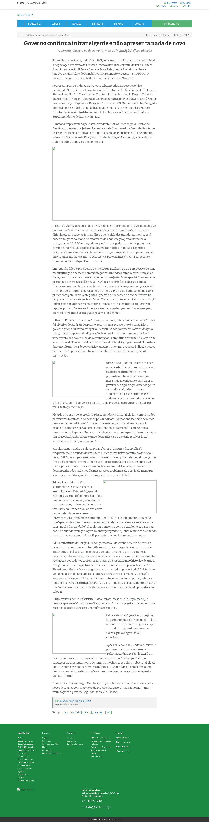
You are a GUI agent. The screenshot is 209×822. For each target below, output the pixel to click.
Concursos (46, 740)
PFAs (44, 747)
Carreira (56, 24)
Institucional (34, 24)
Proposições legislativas (51, 753)
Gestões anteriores (25, 759)
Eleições (21, 777)
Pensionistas (47, 750)
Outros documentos (26, 747)
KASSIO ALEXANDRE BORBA (75, 700)
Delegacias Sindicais (26, 762)
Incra (88, 712)
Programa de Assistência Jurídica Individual (101, 748)
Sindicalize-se (171, 24)
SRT (108, 712)
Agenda (21, 771)
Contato (139, 24)
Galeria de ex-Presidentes (23, 755)
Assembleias (23, 774)
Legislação (46, 737)
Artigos (20, 737)
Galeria (20, 740)
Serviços (118, 24)
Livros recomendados (26, 743)
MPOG (98, 712)
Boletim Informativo (75, 743)
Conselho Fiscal (24, 765)
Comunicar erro (123, 751)
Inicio (22, 35)
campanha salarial (71, 712)
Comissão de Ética (25, 768)
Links (20, 750)
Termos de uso (123, 742)
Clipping (70, 737)
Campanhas (71, 740)
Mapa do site (122, 737)
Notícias (76, 24)
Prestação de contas (26, 780)
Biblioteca (97, 24)
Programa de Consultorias (96, 755)
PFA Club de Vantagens (100, 737)
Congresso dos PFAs (50, 743)
